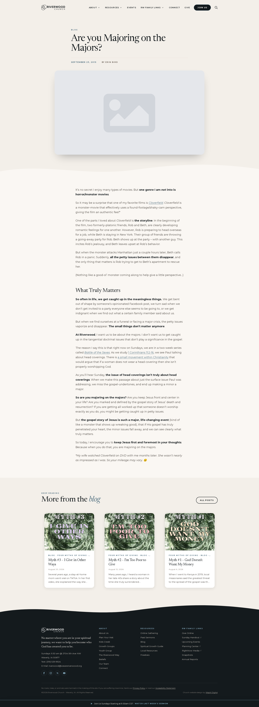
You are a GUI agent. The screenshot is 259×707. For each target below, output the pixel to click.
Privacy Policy (139, 688)
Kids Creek (104, 642)
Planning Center (192, 646)
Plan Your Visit (106, 637)
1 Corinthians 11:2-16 (141, 352)
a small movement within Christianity (143, 357)
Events (131, 7)
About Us (103, 633)
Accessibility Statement (165, 688)
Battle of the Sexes (97, 352)
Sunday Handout (192, 637)
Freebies (144, 655)
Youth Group (105, 650)
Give (187, 7)
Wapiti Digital (212, 692)
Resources (112, 7)
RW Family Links (151, 7)
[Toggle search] (216, 7)
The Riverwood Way (109, 655)
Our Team (104, 664)
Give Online (188, 633)
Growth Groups (106, 646)
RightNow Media (192, 650)
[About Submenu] (99, 7)
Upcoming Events (191, 642)
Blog (142, 642)
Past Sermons (147, 637)
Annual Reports (190, 659)
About (93, 7)
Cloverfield (156, 202)
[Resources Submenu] (121, 7)
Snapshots (187, 655)
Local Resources (148, 650)
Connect (174, 7)
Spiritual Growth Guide (151, 646)
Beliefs (102, 659)
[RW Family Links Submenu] (162, 7)
